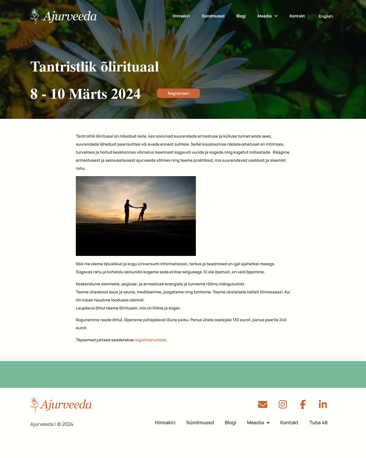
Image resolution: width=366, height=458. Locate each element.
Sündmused (213, 16)
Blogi (241, 16)
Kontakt (297, 16)
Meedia (264, 16)
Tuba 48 (318, 422)
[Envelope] (263, 405)
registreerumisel (150, 340)
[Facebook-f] (303, 405)
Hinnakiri (181, 16)
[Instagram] (283, 405)
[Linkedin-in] (323, 405)
